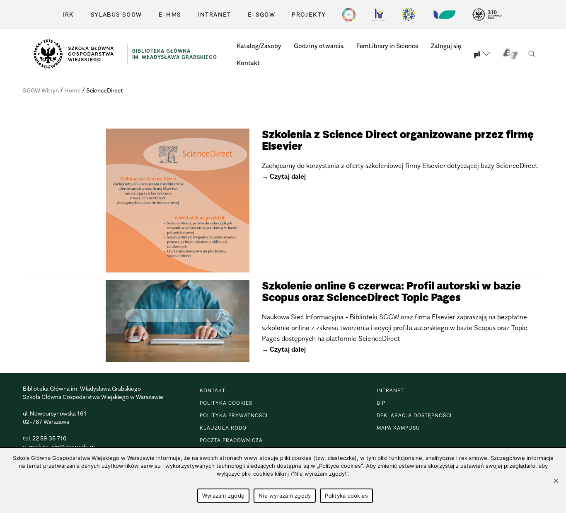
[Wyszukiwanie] (531, 54)
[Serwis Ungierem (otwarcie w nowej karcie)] (444, 14)
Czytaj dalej (288, 176)
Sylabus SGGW (116, 14)
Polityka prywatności (234, 415)
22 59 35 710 (49, 438)
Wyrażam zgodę (223, 495)
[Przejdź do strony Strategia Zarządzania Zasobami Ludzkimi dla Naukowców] (378, 14)
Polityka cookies (226, 403)
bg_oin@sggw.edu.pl (68, 446)
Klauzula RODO (223, 428)
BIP (381, 403)
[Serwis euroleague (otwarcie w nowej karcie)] (408, 14)
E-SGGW (261, 14)
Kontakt (248, 62)
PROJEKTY (309, 14)
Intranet (214, 14)
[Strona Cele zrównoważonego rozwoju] (349, 14)
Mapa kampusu (398, 428)
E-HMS (170, 14)
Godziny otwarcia (319, 45)
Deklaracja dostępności (414, 415)
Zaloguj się (446, 45)
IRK (68, 14)
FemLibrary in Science (387, 45)
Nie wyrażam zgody (285, 495)
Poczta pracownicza (231, 440)
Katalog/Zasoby (259, 45)
